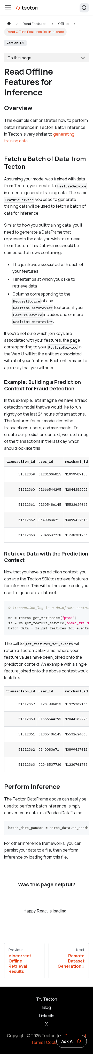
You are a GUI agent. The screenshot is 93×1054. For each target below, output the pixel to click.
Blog (46, 1007)
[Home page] (9, 24)
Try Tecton (46, 999)
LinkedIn (46, 1015)
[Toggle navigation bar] (8, 8)
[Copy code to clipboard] (82, 607)
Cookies (54, 1042)
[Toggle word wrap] (73, 607)
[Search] (84, 7)
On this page (19, 58)
